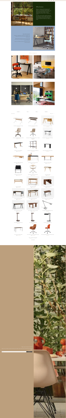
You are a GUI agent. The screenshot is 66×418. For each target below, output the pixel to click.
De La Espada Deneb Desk (48, 186)
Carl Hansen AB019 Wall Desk (18, 162)
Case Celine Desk (47, 174)
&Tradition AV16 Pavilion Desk (18, 125)
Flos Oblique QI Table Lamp (18, 222)
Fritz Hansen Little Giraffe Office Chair (33, 234)
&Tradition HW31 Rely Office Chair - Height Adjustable (33, 138)
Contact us (16, 41)
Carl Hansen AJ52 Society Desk (33, 162)
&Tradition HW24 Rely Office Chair (18, 137)
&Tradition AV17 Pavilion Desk (33, 125)
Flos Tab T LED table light (48, 222)
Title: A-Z (51, 113)
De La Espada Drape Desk (18, 198)
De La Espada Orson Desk (18, 210)
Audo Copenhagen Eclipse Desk (47, 150)
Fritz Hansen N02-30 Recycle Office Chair (47, 234)
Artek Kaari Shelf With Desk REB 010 (33, 150)
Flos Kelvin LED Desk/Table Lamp (48, 210)
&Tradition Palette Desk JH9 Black (48, 137)
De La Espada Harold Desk (33, 198)
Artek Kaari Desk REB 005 (18, 150)
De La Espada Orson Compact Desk (47, 198)
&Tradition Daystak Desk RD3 (47, 125)
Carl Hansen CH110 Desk (47, 162)
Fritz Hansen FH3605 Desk (18, 234)
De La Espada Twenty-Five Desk (33, 210)
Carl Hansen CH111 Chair (18, 174)
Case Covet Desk (18, 186)
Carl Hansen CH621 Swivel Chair (33, 174)
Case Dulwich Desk (33, 186)
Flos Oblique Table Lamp (33, 222)
